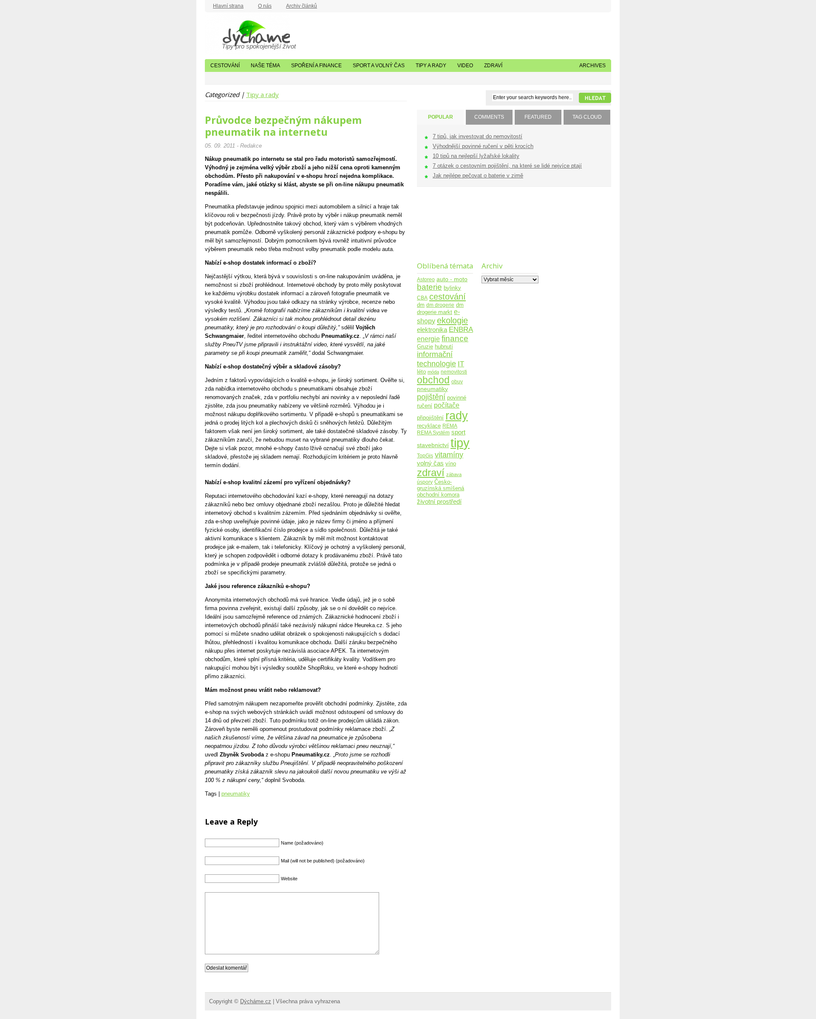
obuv (457, 381)
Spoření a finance (316, 66)
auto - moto (452, 279)
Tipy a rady (431, 66)
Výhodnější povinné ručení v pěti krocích (483, 146)
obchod (433, 380)
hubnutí (444, 347)
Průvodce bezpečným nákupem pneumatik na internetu (283, 126)
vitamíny (449, 454)
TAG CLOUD (587, 117)
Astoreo (426, 279)
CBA (422, 297)
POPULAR (440, 117)
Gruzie (425, 347)
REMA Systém (433, 432)
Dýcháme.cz (247, 33)
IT (461, 364)
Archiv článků (301, 6)
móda (433, 371)
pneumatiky (235, 794)
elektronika (432, 329)
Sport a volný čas (379, 66)
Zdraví (493, 66)
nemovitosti (454, 371)
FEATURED (538, 117)
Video (465, 66)
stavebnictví (433, 445)
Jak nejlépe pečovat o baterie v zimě (478, 175)
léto (421, 372)
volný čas (430, 463)
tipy (460, 443)
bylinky (452, 288)
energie (428, 339)
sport (458, 432)
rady (456, 415)
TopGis (425, 455)
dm (421, 305)
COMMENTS (489, 117)
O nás (265, 6)
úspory (425, 482)
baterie (429, 287)
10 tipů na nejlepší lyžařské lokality (476, 156)
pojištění (431, 396)
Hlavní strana (228, 6)
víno (450, 464)
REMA (449, 425)
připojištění (430, 418)
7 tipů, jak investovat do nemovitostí (477, 136)
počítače (446, 405)
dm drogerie (440, 305)
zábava (454, 474)
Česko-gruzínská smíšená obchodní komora (440, 488)
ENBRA (461, 329)
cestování (447, 296)
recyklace (429, 425)
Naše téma (265, 66)
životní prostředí (439, 501)
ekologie (452, 320)
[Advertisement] (443, 229)
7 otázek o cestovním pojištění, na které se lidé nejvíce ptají (507, 166)
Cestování (225, 66)
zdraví (431, 472)
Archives (592, 66)
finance (455, 338)
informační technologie (436, 359)
